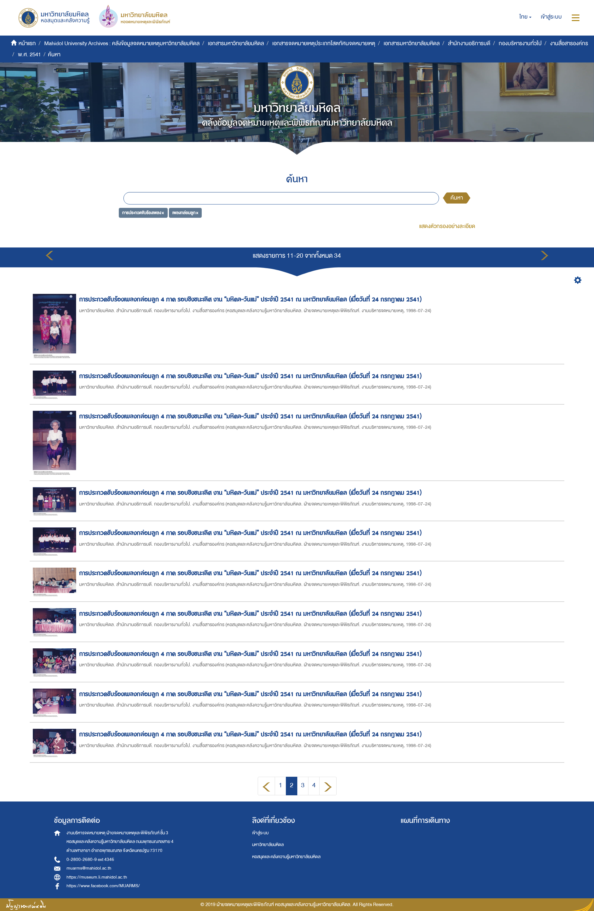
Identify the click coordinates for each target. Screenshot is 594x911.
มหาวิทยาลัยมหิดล (268, 845)
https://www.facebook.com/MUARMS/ (103, 886)
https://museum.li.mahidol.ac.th (97, 877)
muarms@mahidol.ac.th (89, 868)
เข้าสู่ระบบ (260, 833)
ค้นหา (456, 198)
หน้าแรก (27, 43)
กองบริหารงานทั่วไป (520, 43)
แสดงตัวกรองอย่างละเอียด (447, 226)
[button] (525, 17)
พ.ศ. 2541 (29, 54)
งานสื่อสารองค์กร (569, 43)
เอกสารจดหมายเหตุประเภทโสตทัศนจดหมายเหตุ (323, 43)
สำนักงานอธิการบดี (469, 43)
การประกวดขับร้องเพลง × (143, 212)
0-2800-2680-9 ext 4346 (90, 859)
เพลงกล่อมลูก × (185, 212)
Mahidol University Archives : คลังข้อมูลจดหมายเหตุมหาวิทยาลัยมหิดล (122, 43)
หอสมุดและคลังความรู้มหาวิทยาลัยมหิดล (286, 857)
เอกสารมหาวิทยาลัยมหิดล (236, 43)
